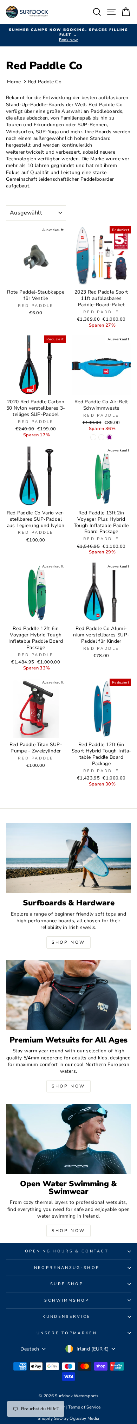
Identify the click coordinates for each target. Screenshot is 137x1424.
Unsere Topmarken (67, 1333)
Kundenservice (67, 1316)
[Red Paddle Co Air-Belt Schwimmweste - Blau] (93, 437)
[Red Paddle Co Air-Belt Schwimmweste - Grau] (101, 437)
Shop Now (68, 942)
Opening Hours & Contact (67, 1251)
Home (14, 81)
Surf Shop (66, 1284)
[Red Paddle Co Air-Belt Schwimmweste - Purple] (109, 437)
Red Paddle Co (45, 81)
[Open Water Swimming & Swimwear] (68, 1139)
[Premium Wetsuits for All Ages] (68, 995)
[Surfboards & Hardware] (68, 858)
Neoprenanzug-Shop (66, 1267)
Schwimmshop (66, 1300)
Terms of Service (84, 1407)
